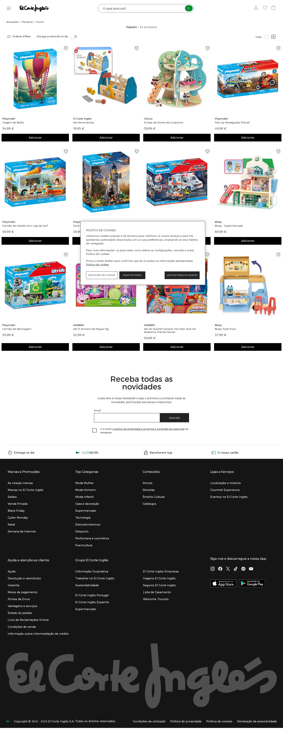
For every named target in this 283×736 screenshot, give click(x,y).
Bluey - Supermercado (229, 225)
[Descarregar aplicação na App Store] (223, 584)
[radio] (266, 37)
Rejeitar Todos (132, 275)
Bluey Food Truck (225, 328)
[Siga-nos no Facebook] (220, 569)
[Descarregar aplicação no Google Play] (252, 584)
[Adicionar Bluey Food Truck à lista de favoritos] (278, 255)
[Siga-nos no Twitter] (228, 569)
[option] (35, 79)
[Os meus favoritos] (265, 8)
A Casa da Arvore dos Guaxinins (163, 122)
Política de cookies (97, 264)
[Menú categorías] (9, 8)
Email (97, 410)
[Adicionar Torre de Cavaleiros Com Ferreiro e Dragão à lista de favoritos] (137, 151)
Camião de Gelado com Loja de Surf (25, 225)
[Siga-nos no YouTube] (251, 569)
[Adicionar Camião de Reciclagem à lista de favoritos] (66, 255)
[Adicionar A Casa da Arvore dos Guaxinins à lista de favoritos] (207, 48)
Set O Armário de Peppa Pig (91, 328)
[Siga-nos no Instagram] (212, 569)
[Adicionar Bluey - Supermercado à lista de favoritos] (278, 151)
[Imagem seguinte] (66, 79)
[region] (142, 253)
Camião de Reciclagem (16, 328)
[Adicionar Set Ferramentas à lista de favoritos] (137, 48)
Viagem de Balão (13, 122)
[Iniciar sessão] (257, 8)
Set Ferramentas (83, 122)
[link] (35, 79)
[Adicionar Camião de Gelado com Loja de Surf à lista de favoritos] (66, 151)
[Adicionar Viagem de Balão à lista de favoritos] (66, 48)
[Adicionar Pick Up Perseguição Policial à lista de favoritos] (278, 48)
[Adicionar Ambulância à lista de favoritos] (207, 151)
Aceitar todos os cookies (182, 275)
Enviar (174, 418)
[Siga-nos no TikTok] (235, 569)
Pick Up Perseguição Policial (232, 122)
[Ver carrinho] (273, 8)
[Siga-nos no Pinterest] (243, 569)
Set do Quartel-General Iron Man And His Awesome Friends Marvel (170, 330)
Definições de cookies (101, 275)
